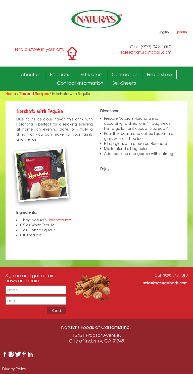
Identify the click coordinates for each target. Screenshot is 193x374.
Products (59, 74)
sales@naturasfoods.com (146, 52)
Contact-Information (80, 83)
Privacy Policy (14, 369)
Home (11, 93)
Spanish (181, 32)
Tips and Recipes (34, 93)
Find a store (159, 74)
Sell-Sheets (124, 83)
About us (30, 74)
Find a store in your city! (40, 49)
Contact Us (124, 74)
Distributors (90, 74)
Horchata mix (59, 220)
